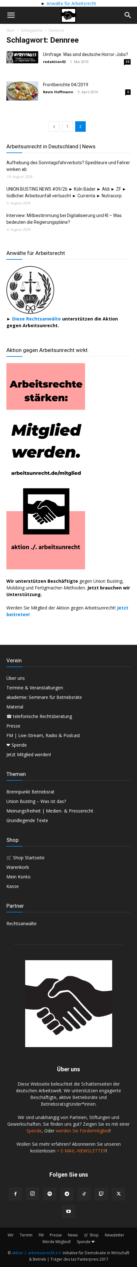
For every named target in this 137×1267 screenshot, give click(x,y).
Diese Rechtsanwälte (37, 319)
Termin (26, 1235)
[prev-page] (54, 126)
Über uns (15, 678)
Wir (11, 1235)
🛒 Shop (91, 1235)
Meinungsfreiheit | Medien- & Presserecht (49, 811)
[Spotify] (49, 1194)
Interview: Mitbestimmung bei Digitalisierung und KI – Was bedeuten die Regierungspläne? (64, 219)
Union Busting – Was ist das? (36, 801)
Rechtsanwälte (21, 923)
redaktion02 (54, 61)
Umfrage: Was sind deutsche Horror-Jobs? (85, 54)
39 (127, 62)
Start (10, 30)
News (73, 1235)
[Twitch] (101, 1194)
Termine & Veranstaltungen (34, 688)
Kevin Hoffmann (58, 91)
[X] (118, 1194)
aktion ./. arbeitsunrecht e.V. (37, 1253)
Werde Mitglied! (56, 1241)
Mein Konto (18, 877)
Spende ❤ (86, 1241)
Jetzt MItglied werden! (28, 754)
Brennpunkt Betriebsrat (30, 792)
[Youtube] (68, 1211)
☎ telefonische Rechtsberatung (39, 716)
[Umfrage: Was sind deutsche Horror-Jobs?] (22, 57)
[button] (11, 15)
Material (14, 707)
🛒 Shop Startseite (25, 858)
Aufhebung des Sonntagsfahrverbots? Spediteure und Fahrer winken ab (68, 166)
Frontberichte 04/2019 (65, 84)
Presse (13, 726)
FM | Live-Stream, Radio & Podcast (43, 735)
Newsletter (114, 1235)
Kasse (12, 886)
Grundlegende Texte (27, 820)
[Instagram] (32, 1193)
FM (41, 1235)
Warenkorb (17, 867)
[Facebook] (15, 1194)
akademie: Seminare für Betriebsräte (44, 697)
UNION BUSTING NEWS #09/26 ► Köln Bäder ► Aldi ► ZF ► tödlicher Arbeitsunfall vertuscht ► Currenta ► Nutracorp (66, 192)
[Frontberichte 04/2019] (22, 91)
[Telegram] (67, 1194)
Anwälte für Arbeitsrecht (70, 3)
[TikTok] (84, 1194)
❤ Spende (16, 745)
